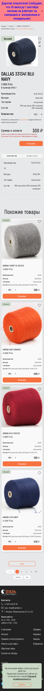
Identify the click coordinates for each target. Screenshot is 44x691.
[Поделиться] (39, 46)
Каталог (4, 634)
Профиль (37, 629)
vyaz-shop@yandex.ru (13, 608)
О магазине (6, 629)
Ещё (22, 563)
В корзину (31, 143)
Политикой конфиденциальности (24, 677)
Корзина (37, 634)
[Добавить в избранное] (39, 38)
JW (42, 679)
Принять (22, 684)
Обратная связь (8, 648)
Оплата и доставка (9, 643)
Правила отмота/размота (12, 638)
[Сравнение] (40, 43)
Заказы (36, 638)
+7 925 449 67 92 (11, 604)
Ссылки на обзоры (9, 653)
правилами (24, 120)
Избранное (38, 643)
